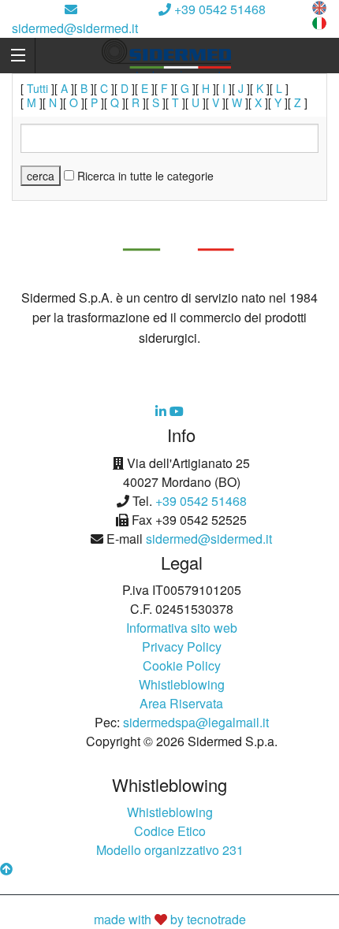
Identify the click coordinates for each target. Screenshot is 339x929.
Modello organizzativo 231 (170, 850)
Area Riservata (181, 703)
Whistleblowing (182, 684)
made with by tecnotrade (170, 919)
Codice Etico (170, 831)
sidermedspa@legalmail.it (196, 722)
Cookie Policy (182, 665)
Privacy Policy (182, 646)
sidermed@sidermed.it (75, 28)
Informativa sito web (181, 628)
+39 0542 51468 (218, 9)
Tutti (37, 88)
